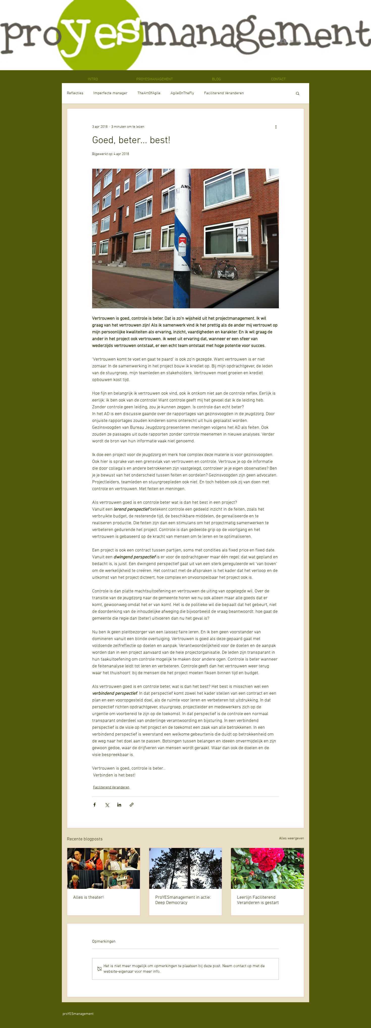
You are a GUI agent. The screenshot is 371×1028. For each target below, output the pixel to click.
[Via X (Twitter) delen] (106, 804)
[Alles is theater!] (103, 868)
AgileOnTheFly (182, 93)
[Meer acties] (276, 127)
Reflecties (75, 93)
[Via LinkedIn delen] (119, 804)
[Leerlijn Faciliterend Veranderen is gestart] (267, 868)
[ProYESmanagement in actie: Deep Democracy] (185, 868)
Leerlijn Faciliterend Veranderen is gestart (258, 900)
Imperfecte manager (110, 93)
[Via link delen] (131, 804)
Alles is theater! (88, 897)
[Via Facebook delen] (94, 804)
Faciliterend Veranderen (224, 93)
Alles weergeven (291, 838)
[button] (297, 93)
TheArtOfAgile (149, 93)
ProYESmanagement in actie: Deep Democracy (183, 900)
